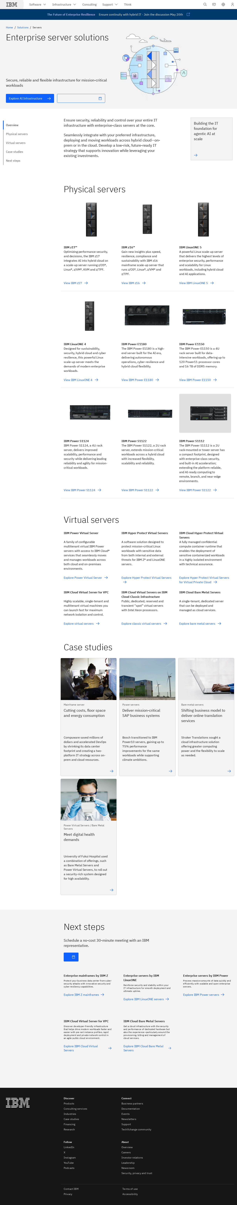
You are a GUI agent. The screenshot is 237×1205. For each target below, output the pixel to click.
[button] (223, 4)
